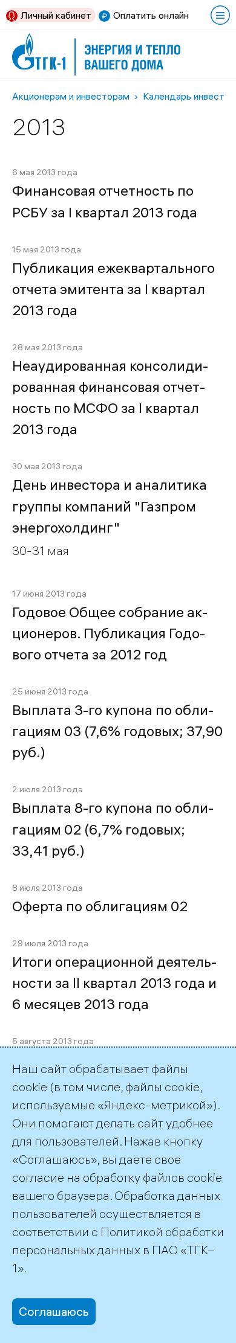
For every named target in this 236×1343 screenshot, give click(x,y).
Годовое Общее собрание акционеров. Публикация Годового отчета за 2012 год (110, 633)
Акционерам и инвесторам (70, 96)
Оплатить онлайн (151, 15)
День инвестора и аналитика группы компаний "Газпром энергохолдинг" (109, 506)
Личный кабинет (56, 15)
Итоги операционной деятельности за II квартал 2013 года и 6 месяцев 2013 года (114, 983)
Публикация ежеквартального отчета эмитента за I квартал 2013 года (113, 289)
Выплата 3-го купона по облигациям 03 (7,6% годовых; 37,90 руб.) (117, 731)
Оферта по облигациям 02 (100, 906)
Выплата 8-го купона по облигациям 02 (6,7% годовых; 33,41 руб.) (113, 829)
